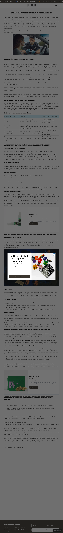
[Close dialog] (54, 254)
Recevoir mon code (19, 277)
